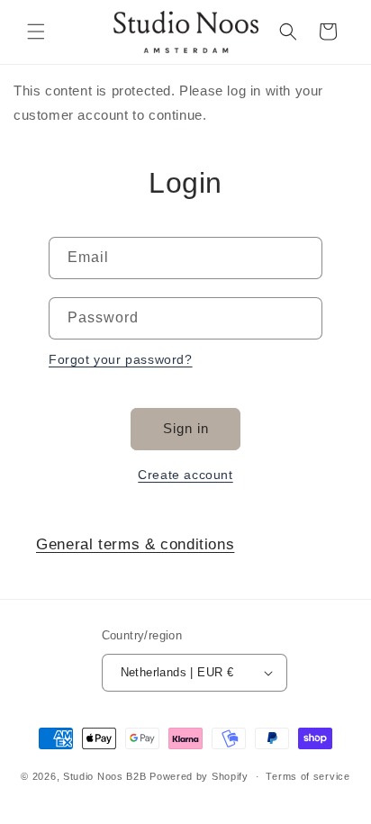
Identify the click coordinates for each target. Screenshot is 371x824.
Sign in (186, 428)
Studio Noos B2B (105, 776)
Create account (185, 474)
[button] (36, 31)
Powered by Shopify (199, 776)
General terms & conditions (135, 544)
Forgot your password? (121, 359)
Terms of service (307, 776)
